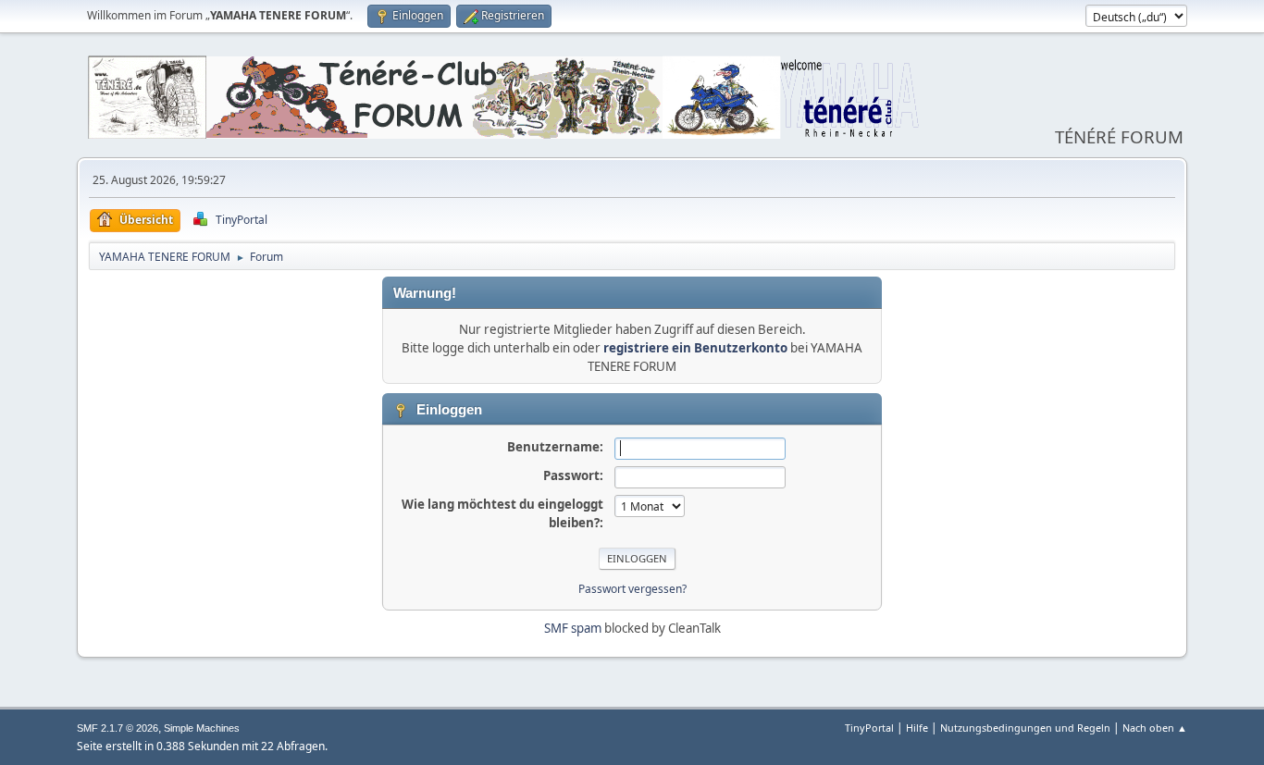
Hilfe (917, 727)
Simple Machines (202, 728)
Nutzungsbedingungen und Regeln (1025, 727)
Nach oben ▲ (1154, 727)
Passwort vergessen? (632, 589)
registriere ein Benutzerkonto (695, 347)
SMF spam (572, 628)
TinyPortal (869, 727)
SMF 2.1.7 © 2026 (117, 728)
